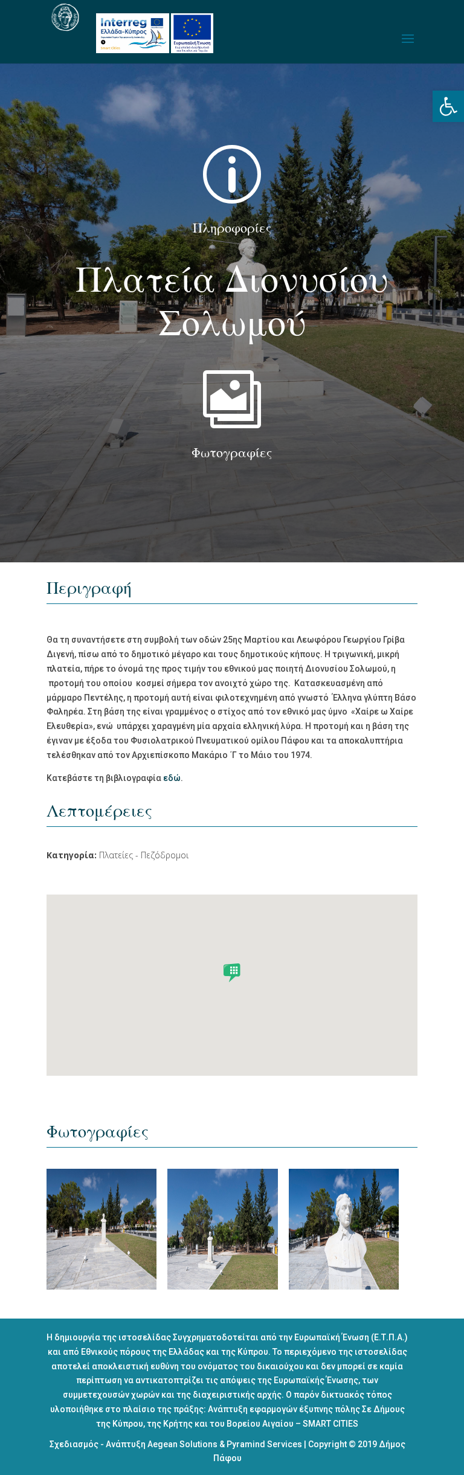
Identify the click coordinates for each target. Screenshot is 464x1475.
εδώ (172, 778)
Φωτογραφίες (232, 453)
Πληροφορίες (232, 228)
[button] (448, 106)
